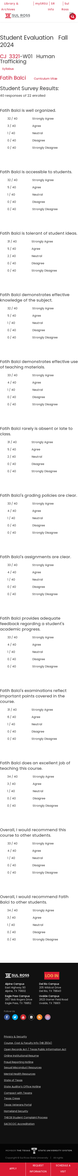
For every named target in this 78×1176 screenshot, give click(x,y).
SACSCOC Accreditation (19, 1124)
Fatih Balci (13, 77)
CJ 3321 (10, 56)
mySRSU (41, 3)
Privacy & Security (15, 1036)
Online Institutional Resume (21, 1055)
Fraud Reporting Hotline (18, 1062)
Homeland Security (16, 1111)
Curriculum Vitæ (45, 79)
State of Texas (13, 1080)
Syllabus (8, 69)
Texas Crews (12, 1098)
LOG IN (51, 976)
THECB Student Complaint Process (26, 1117)
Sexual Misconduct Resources (23, 1067)
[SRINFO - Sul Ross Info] (17, 17)
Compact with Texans (18, 1093)
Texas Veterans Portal (18, 1105)
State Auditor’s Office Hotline (22, 1086)
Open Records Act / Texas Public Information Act (35, 1049)
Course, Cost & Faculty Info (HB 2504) (28, 1043)
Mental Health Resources (19, 1074)
